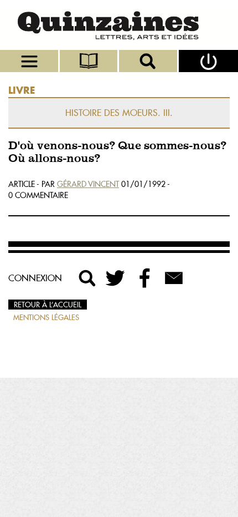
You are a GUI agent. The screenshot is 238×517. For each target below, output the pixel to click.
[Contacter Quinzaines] (173, 278)
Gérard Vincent (88, 184)
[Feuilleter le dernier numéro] (90, 61)
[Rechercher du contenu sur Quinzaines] (87, 278)
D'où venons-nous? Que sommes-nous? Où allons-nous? (117, 152)
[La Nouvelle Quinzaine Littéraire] (119, 25)
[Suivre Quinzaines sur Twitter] (116, 278)
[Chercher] (149, 61)
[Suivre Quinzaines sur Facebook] (145, 278)
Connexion (35, 277)
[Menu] (30, 61)
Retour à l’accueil (47, 304)
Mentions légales (46, 317)
